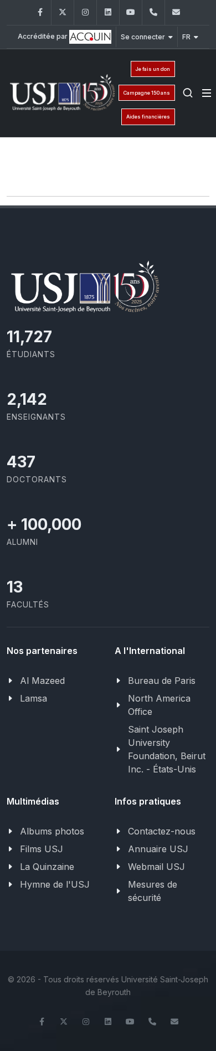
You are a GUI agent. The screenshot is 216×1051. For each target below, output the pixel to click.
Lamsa (33, 698)
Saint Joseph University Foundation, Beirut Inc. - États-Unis (166, 749)
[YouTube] (131, 12)
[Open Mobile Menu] (206, 93)
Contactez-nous (162, 831)
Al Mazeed (42, 680)
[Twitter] (63, 12)
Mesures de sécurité (152, 891)
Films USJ (41, 848)
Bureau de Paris (162, 680)
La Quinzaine (47, 866)
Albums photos (52, 831)
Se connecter (143, 37)
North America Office (159, 705)
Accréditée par (43, 36)
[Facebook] (40, 12)
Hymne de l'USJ (55, 884)
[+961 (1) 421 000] (153, 12)
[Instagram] (85, 12)
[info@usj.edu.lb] (176, 12)
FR (186, 37)
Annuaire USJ (158, 848)
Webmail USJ (156, 866)
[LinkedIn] (108, 12)
